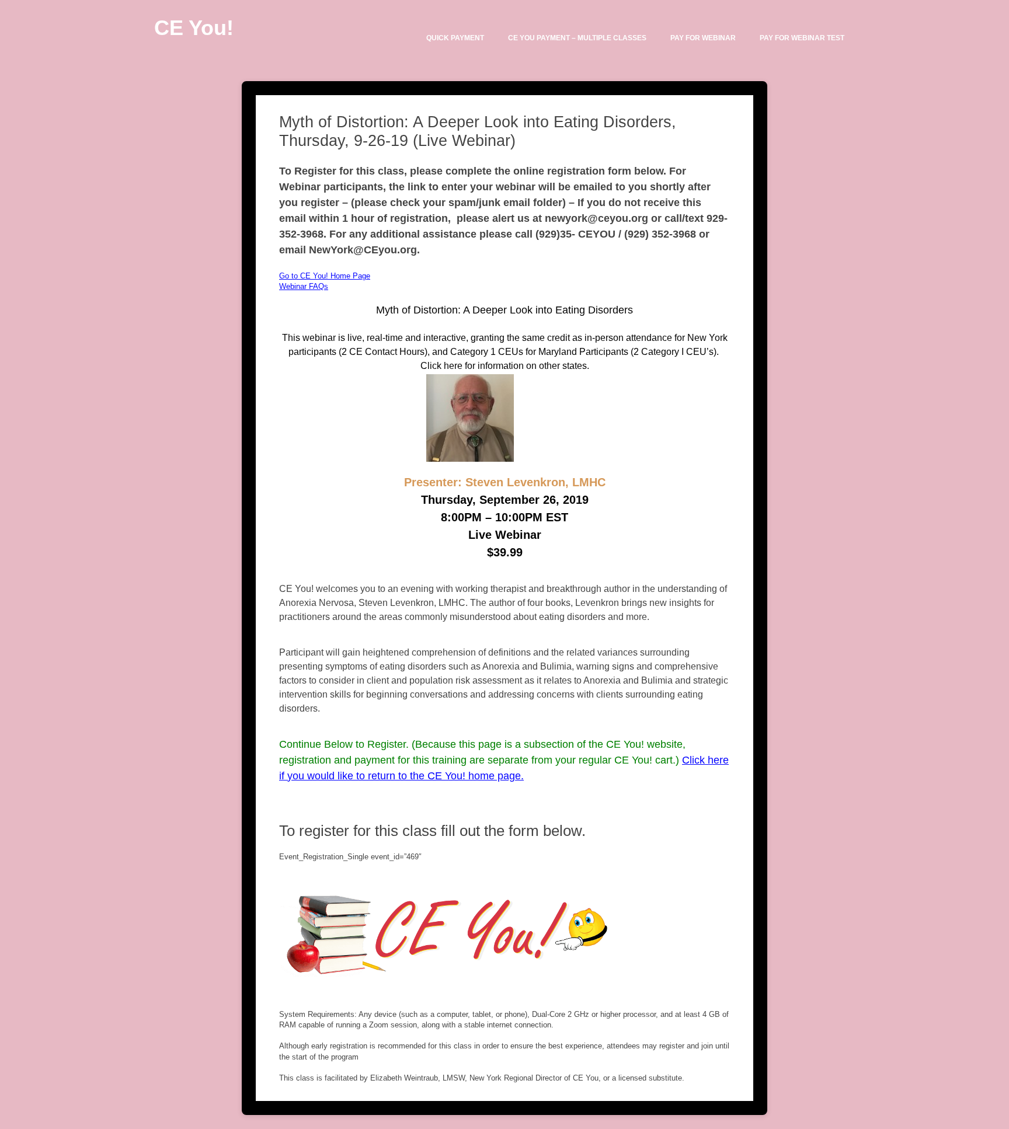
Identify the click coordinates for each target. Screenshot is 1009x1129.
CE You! (194, 28)
